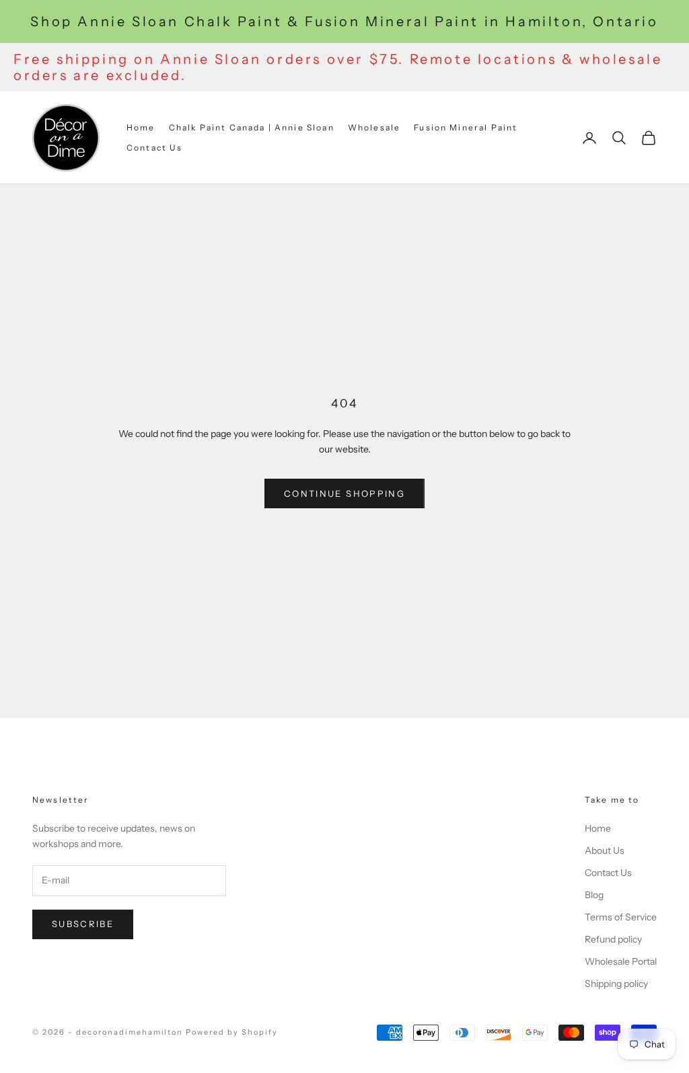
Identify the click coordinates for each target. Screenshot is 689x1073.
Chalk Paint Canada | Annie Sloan (251, 127)
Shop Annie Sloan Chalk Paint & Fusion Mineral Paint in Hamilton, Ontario (344, 21)
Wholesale (374, 127)
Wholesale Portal (621, 961)
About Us (604, 850)
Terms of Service (621, 917)
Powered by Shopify (232, 1032)
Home (140, 127)
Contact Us (154, 148)
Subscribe (83, 923)
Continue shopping (344, 493)
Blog (594, 895)
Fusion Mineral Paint (465, 127)
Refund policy (613, 939)
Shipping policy (616, 984)
